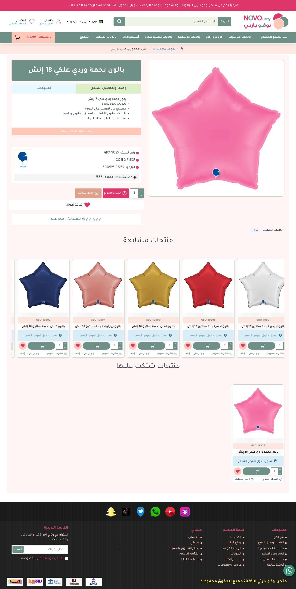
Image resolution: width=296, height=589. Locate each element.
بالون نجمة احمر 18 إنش (203, 326)
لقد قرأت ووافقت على (42, 558)
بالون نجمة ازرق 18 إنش (93, 326)
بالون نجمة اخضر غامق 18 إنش (148, 326)
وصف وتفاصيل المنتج (108, 88)
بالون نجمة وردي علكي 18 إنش (258, 452)
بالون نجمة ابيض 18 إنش (258, 326)
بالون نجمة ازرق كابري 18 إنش (38, 326)
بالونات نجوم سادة (163, 49)
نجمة (255, 230)
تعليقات (44, 88)
